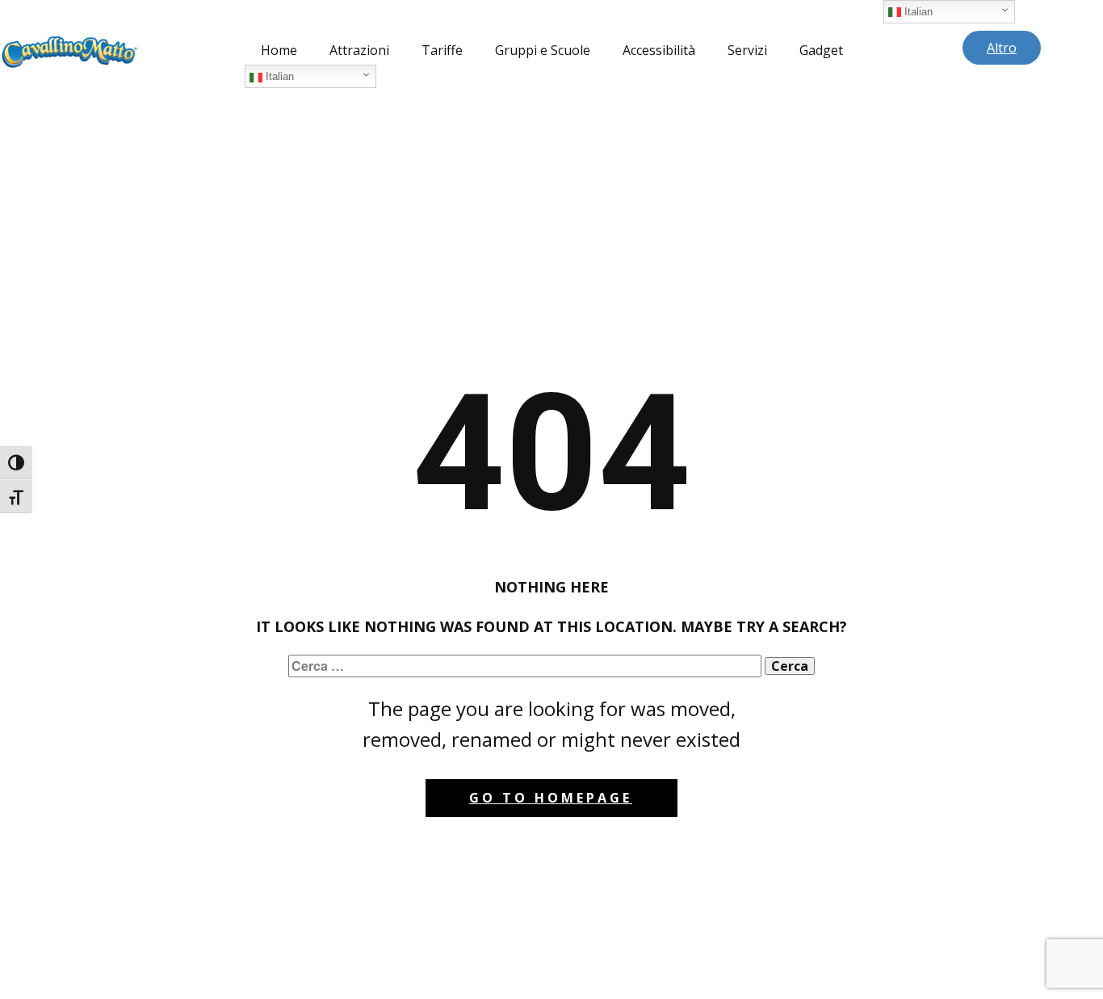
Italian (278, 76)
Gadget (821, 50)
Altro (1002, 48)
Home (279, 50)
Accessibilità (659, 50)
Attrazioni (359, 50)
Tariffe (442, 50)
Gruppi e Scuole (542, 50)
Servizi (747, 50)
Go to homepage (550, 798)
